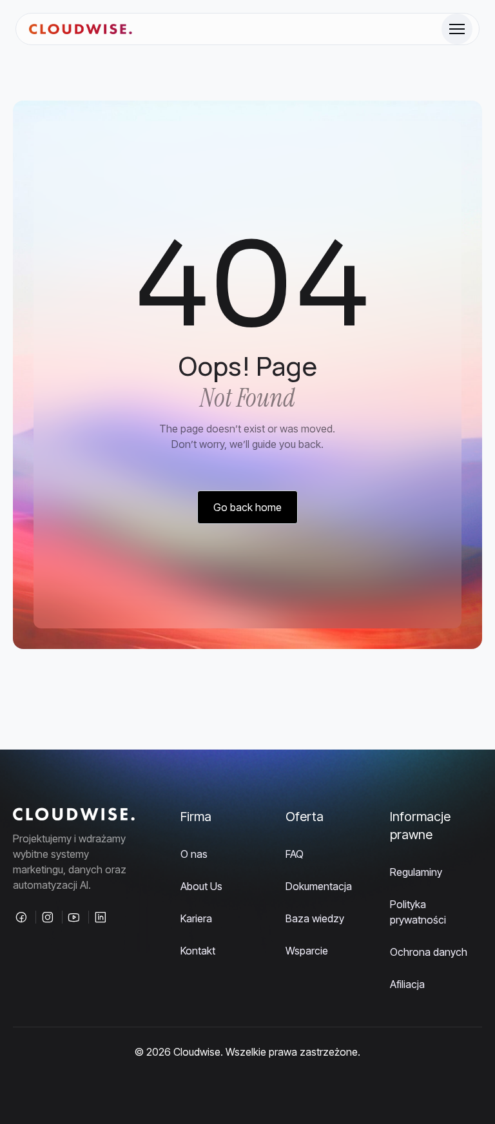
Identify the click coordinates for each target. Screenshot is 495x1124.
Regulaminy (416, 872)
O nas (194, 854)
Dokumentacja (319, 886)
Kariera (196, 918)
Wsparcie (307, 950)
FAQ (295, 854)
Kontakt (197, 950)
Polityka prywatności (418, 912)
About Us (201, 886)
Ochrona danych (428, 951)
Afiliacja (407, 984)
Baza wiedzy (315, 918)
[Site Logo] (80, 29)
